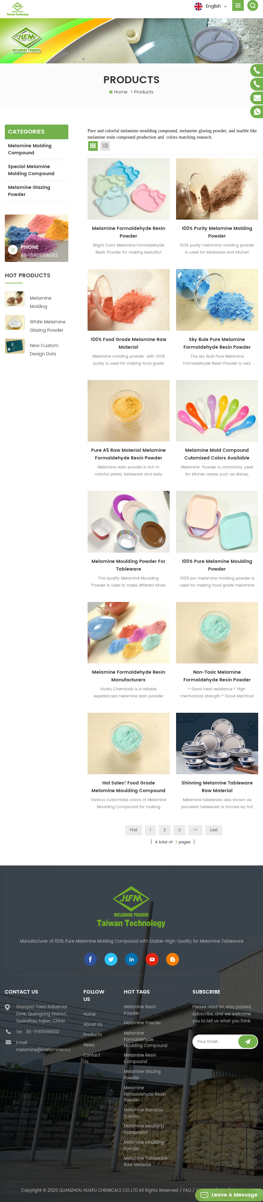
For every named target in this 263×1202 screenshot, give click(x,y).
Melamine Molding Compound (30, 149)
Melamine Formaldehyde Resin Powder (128, 232)
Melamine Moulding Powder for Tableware (128, 565)
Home (121, 92)
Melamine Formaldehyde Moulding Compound (145, 1039)
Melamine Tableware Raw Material (145, 1161)
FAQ (187, 1190)
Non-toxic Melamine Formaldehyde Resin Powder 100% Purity (217, 676)
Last (213, 830)
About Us (92, 1024)
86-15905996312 (39, 255)
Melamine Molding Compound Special (42, 303)
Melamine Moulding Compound (144, 1129)
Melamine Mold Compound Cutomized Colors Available (217, 454)
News (89, 1045)
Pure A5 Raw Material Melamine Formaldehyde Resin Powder (128, 454)
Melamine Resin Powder (140, 1010)
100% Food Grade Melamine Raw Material (128, 343)
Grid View (93, 146)
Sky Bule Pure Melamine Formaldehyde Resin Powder (217, 343)
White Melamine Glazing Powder (48, 326)
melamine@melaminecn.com (47, 1050)
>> (195, 830)
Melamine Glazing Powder (29, 191)
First (133, 830)
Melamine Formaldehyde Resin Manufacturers (128, 676)
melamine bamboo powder (143, 1113)
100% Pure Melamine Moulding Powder (217, 565)
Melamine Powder (142, 1023)
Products (92, 1035)
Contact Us (91, 1058)
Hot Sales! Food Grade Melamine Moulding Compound (128, 786)
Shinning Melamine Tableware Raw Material (217, 786)
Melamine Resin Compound (140, 1058)
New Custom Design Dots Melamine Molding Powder (47, 350)
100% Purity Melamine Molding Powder (217, 232)
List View (105, 146)
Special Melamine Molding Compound (31, 170)
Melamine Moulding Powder (144, 1145)
